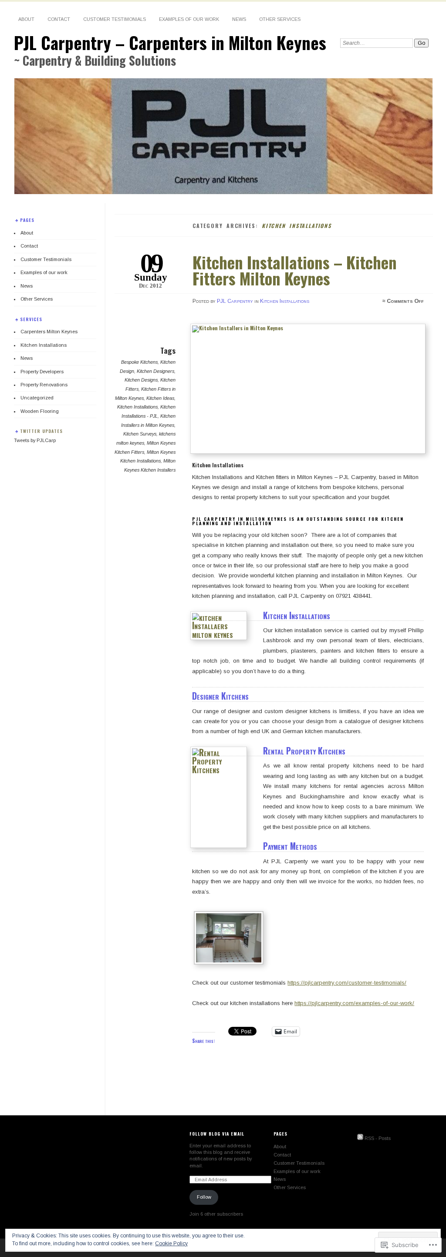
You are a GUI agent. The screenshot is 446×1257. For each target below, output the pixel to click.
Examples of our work (189, 19)
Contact (58, 19)
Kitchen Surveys (139, 433)
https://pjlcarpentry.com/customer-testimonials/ (346, 982)
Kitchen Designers (155, 371)
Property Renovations (44, 384)
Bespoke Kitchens (139, 362)
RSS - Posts (378, 1138)
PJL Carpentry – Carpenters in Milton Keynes (170, 42)
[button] (230, 939)
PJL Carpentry (235, 301)
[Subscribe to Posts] (360, 1138)
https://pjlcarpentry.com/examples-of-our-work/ (354, 1003)
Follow (204, 1197)
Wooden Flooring (39, 411)
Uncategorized (37, 397)
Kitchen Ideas (160, 398)
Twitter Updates (41, 431)
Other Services (280, 19)
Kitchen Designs (141, 379)
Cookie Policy (171, 1243)
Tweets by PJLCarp (35, 440)
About (26, 19)
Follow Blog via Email (216, 1133)
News (239, 19)
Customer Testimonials (114, 19)
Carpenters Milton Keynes (49, 331)
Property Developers (42, 371)
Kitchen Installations (284, 301)
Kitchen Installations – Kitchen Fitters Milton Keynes (295, 270)
